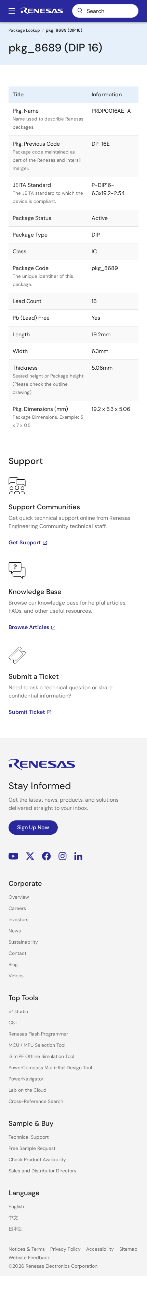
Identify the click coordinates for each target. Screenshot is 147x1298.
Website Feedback (29, 1257)
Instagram (62, 856)
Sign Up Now (33, 827)
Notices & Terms (27, 1249)
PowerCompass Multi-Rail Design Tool (50, 1067)
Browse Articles (29, 627)
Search (105, 11)
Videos (16, 976)
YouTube (13, 856)
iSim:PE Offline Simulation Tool (41, 1056)
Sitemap (128, 1249)
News (15, 931)
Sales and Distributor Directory (43, 1171)
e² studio (18, 1011)
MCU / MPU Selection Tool (37, 1045)
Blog (13, 964)
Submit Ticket (27, 712)
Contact (17, 953)
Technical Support (29, 1137)
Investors (18, 919)
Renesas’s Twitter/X (30, 856)
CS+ (13, 1023)
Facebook (46, 856)
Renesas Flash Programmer (38, 1034)
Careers (17, 908)
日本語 (16, 1229)
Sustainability (23, 942)
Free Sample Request (32, 1148)
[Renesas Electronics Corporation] (42, 11)
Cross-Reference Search (36, 1101)
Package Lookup (24, 30)
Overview (19, 897)
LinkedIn (78, 856)
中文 (13, 1218)
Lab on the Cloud (27, 1090)
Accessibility (100, 1249)
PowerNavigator (26, 1079)
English (16, 1206)
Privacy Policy (65, 1249)
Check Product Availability (37, 1159)
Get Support (25, 542)
